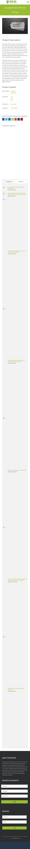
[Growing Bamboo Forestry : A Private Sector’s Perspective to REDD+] (5, 308)
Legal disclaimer (16, 838)
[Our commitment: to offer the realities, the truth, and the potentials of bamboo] (5, 527)
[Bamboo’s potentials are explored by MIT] (5, 418)
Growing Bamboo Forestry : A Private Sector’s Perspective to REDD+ (16, 361)
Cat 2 (12, 96)
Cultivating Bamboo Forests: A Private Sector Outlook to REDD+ (16, 251)
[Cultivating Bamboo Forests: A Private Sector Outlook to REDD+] (5, 199)
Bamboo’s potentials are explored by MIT (17, 470)
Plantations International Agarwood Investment (16, 689)
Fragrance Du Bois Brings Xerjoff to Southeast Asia (16, 187)
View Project (13, 104)
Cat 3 (12, 98)
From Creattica (14, 108)
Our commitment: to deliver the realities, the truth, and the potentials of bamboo (17, 194)
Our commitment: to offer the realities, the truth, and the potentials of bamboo (17, 579)
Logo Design (13, 92)
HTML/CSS (13, 91)
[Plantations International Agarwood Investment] (5, 636)
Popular (9, 181)
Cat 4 (12, 100)
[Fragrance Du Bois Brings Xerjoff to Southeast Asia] (5, 187)
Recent (21, 181)
